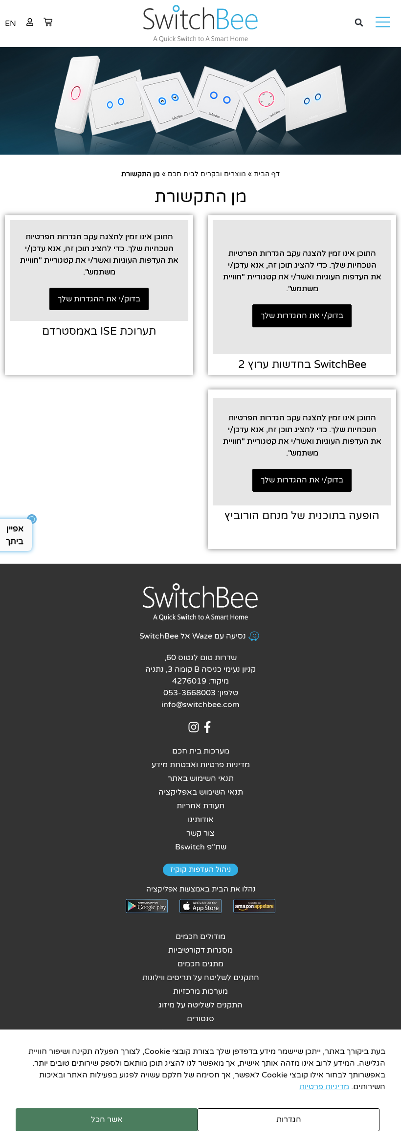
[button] (359, 22)
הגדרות (288, 1119)
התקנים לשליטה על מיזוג (200, 1005)
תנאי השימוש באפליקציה (200, 792)
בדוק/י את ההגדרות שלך (302, 315)
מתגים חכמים (200, 964)
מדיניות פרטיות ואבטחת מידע (201, 765)
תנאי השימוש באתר (201, 778)
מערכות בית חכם (200, 751)
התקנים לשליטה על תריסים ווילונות (200, 978)
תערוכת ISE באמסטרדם (99, 331)
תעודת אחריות (200, 806)
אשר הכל (107, 1119)
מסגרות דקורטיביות (200, 950)
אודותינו (201, 819)
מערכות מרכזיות (200, 991)
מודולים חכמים (200, 936)
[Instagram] (193, 727)
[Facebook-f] (207, 727)
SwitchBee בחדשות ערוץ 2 (302, 364)
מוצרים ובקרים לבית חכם (207, 174)
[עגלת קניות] (48, 22)
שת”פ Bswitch (200, 847)
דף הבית (267, 174)
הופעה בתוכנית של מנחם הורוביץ (301, 515)
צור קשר (200, 833)
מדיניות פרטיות (324, 1087)
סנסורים (200, 1019)
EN (10, 23)
